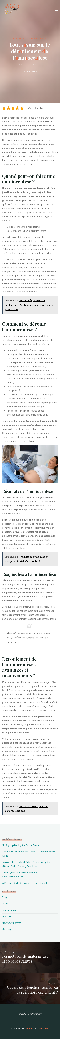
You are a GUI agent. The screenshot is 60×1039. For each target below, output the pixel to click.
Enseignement (9, 910)
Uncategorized (9, 929)
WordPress (42, 1028)
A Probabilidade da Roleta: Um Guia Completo (26, 883)
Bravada (29, 1028)
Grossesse (18, 38)
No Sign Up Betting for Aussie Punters (21, 845)
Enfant (5, 903)
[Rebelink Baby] (11, 9)
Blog (4, 897)
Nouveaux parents (36, 38)
